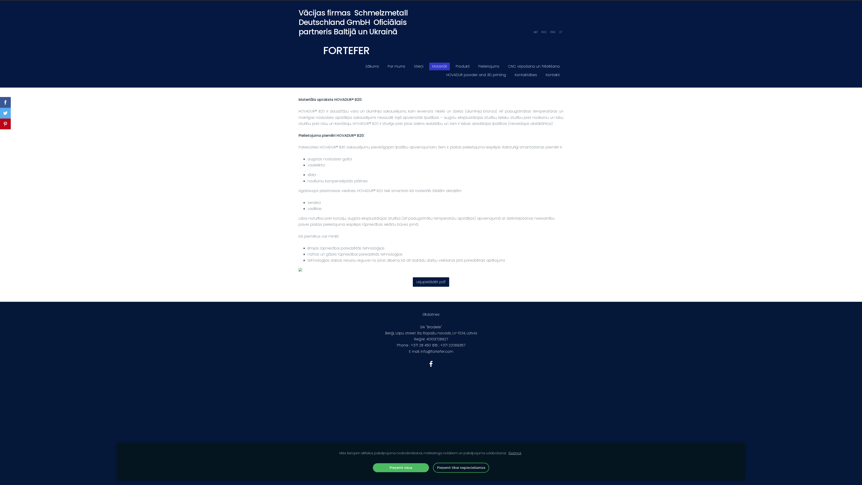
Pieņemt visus (400, 467)
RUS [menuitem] (543, 32)
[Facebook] (431, 364)
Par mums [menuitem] (396, 66)
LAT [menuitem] (536, 32)
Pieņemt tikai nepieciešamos (461, 467)
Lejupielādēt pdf (431, 281)
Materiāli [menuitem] (439, 66)
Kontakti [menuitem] (553, 74)
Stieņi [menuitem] (418, 66)
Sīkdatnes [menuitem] (431, 314)
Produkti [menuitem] (463, 66)
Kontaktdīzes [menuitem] (526, 74)
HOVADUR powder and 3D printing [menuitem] (476, 74)
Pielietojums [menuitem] (488, 66)
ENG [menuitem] (552, 32)
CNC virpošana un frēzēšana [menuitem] (534, 66)
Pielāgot (514, 453)
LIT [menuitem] (560, 32)
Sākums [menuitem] (372, 66)
